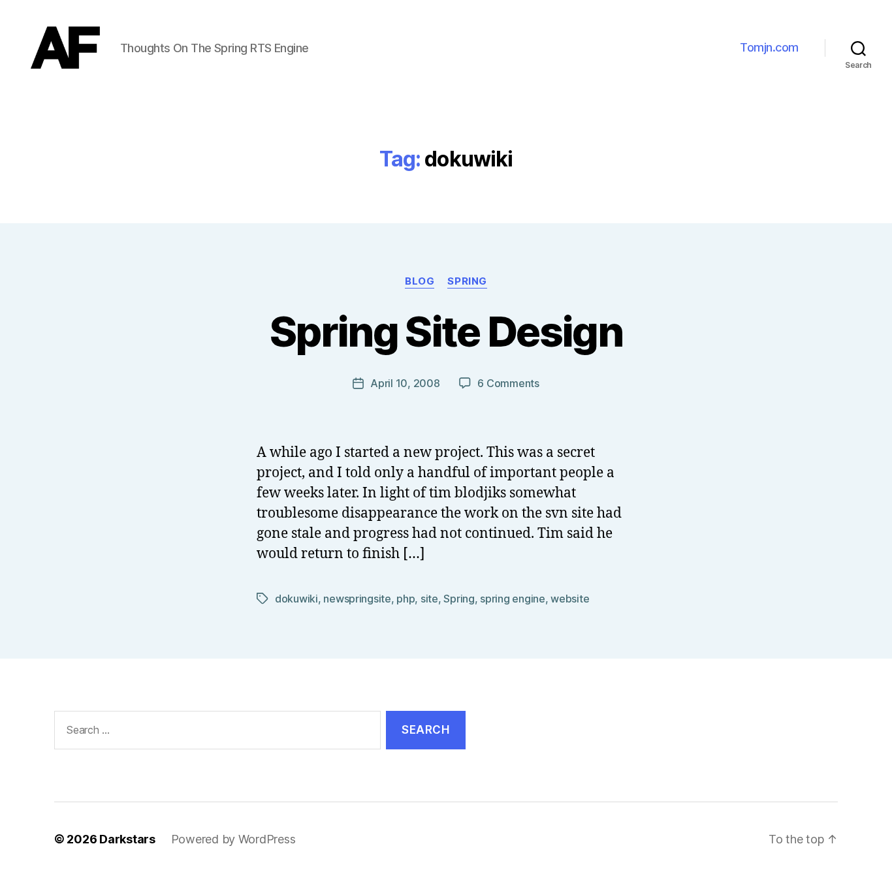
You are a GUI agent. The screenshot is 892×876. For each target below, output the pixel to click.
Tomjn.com (769, 47)
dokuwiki (296, 598)
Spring (466, 281)
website (569, 598)
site (429, 598)
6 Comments (508, 383)
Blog (419, 281)
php (405, 598)
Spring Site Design (446, 331)
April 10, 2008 (404, 383)
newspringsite (357, 598)
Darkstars (127, 839)
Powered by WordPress (233, 839)
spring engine (512, 598)
